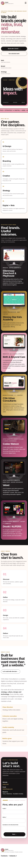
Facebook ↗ (4, 855)
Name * (5, 808)
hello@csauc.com (8, 789)
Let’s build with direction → (11, 671)
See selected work (14, 53)
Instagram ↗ (13, 855)
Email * (5, 817)
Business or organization (10, 824)
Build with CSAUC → (14, 48)
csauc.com (6, 784)
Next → (14, 834)
